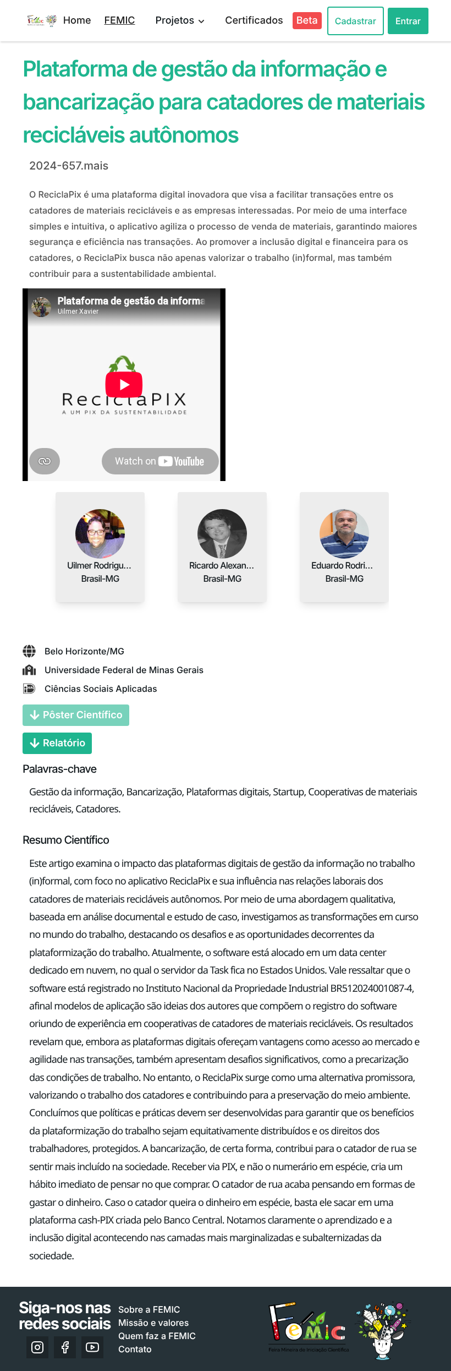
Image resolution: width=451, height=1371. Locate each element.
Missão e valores (153, 1322)
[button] (100, 534)
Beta (307, 20)
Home (77, 20)
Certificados (254, 20)
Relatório (64, 743)
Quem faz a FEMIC (157, 1335)
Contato (135, 1348)
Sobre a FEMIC (149, 1309)
